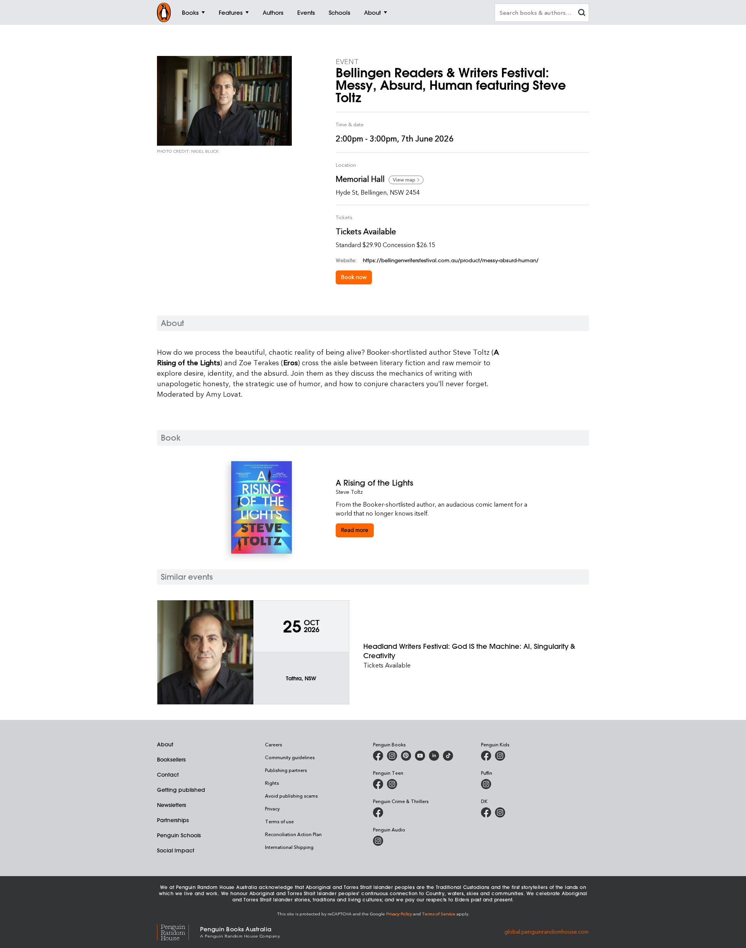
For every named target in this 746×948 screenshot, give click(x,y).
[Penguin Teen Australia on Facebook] (378, 784)
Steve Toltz (349, 492)
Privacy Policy (399, 913)
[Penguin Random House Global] (178, 931)
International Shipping (289, 846)
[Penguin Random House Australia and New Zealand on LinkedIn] (434, 756)
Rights (272, 782)
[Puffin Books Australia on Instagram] (486, 784)
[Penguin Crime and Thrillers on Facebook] (378, 812)
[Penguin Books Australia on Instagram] (392, 756)
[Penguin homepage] (164, 12)
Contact (168, 774)
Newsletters (171, 805)
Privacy (272, 808)
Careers (273, 744)
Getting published (181, 789)
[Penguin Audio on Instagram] (378, 841)
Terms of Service (438, 913)
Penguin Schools (179, 835)
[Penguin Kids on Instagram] (500, 756)
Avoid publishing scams (291, 795)
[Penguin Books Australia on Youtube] (420, 756)
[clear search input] (581, 13)
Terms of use (279, 821)
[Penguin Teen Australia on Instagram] (392, 784)
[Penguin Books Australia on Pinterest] (406, 756)
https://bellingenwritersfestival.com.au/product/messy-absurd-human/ (451, 260)
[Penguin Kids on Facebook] (486, 756)
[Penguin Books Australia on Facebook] (378, 756)
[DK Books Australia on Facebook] (486, 812)
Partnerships (173, 820)
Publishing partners (286, 770)
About (165, 744)
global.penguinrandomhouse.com (546, 931)
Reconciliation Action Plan (293, 834)
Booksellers (171, 759)
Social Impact (175, 850)
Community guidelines (290, 757)
